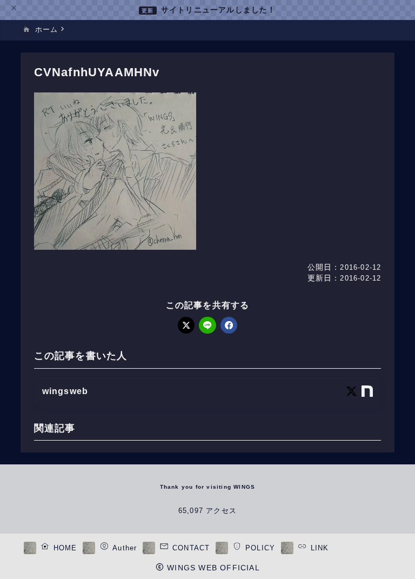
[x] (186, 325)
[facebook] (228, 325)
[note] (367, 391)
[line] (207, 325)
